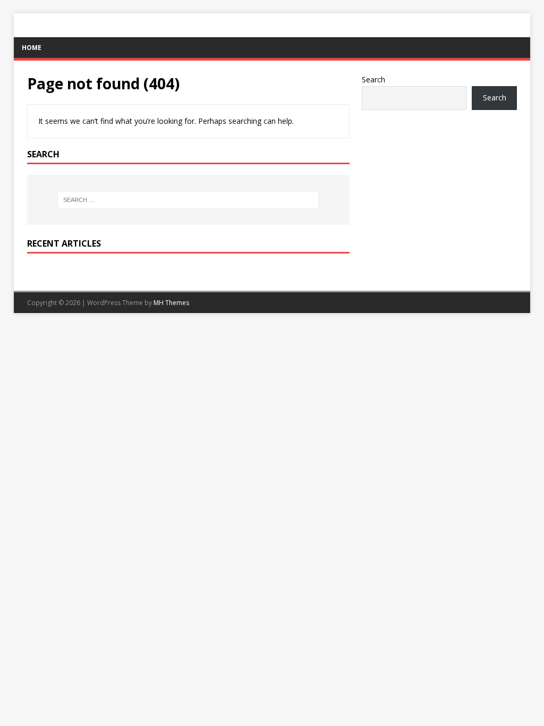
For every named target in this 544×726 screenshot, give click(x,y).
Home (31, 47)
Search (373, 79)
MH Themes (171, 302)
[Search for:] (188, 200)
